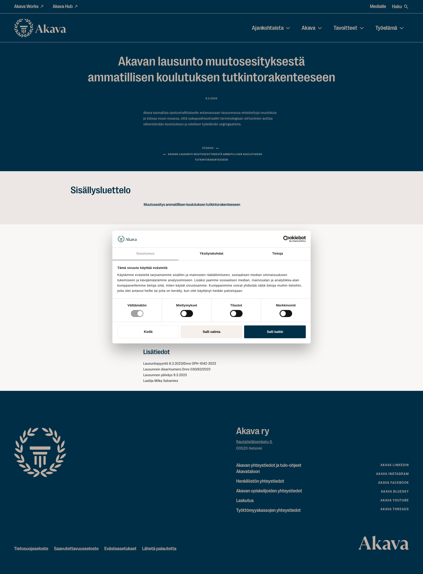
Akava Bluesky (395, 491)
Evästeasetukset (120, 548)
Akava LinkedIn (394, 465)
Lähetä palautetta (159, 548)
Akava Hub (63, 6)
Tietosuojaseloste (31, 548)
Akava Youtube (394, 500)
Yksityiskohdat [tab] (211, 253)
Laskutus (245, 500)
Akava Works (26, 6)
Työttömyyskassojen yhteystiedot (268, 510)
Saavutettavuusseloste (76, 548)
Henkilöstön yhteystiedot (260, 481)
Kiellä (148, 332)
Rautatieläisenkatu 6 (254, 442)
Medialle (378, 6)
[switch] (186, 312)
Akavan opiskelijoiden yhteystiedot (269, 491)
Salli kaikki (275, 332)
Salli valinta (211, 332)
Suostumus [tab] (145, 253)
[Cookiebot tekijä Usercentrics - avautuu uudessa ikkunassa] (286, 239)
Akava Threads (394, 509)
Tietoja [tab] (277, 253)
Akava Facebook (393, 483)
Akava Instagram (392, 474)
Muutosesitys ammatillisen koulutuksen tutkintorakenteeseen (192, 205)
